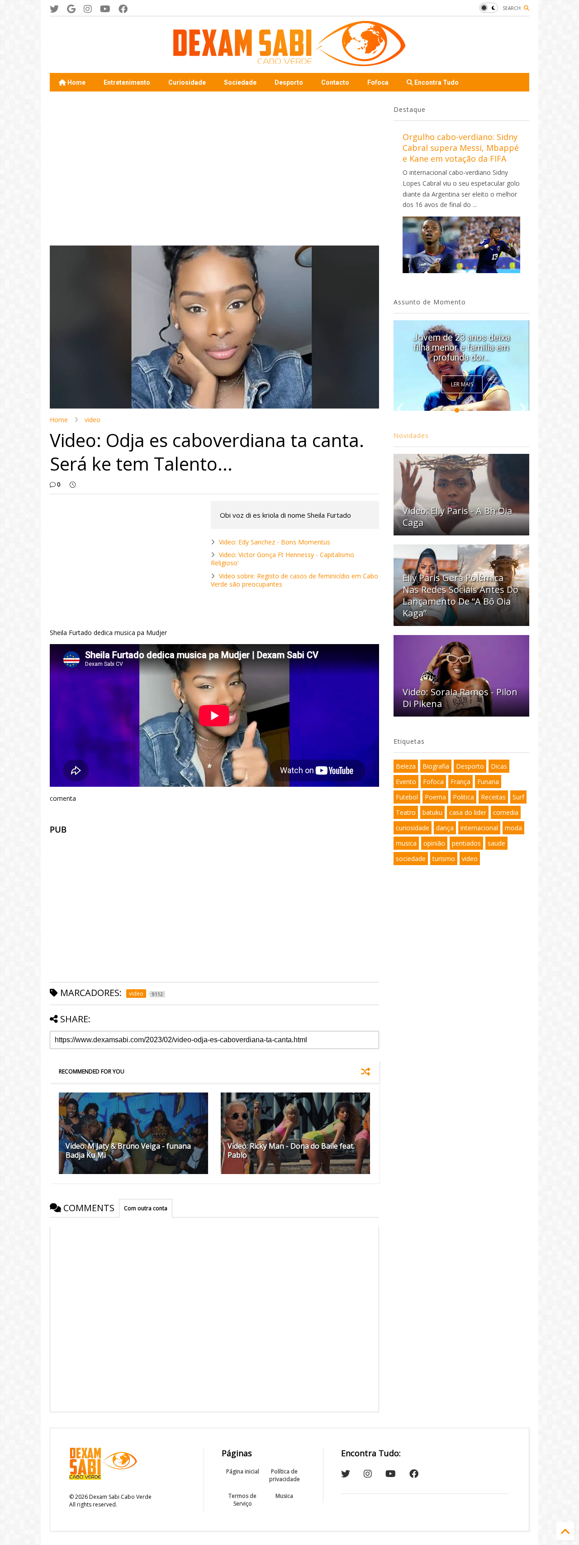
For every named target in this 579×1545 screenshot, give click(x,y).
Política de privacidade (284, 1475)
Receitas (493, 797)
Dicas (499, 766)
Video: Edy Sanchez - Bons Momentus (274, 542)
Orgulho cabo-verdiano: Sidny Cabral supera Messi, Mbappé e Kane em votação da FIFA (461, 147)
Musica (284, 1496)
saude (496, 843)
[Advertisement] (214, 168)
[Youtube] (105, 9)
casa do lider (467, 812)
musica (406, 843)
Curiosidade (187, 82)
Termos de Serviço (242, 1499)
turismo (443, 858)
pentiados (466, 843)
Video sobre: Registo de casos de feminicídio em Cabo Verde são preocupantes (294, 580)
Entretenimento (127, 82)
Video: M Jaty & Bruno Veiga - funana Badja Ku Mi (128, 1150)
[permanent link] (73, 484)
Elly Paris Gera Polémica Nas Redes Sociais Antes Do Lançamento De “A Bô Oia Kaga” (460, 595)
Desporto (289, 82)
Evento (406, 781)
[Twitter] (54, 9)
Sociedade (240, 82)
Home (75, 82)
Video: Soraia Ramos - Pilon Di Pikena (460, 698)
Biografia (435, 766)
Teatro (406, 812)
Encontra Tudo (436, 82)
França (460, 781)
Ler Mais (462, 384)
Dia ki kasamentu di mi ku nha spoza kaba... (461, 352)
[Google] (71, 9)
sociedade (411, 858)
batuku (432, 812)
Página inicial (242, 1471)
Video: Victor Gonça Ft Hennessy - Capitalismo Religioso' (282, 558)
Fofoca (378, 82)
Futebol (407, 797)
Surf (518, 797)
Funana (488, 781)
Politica (463, 797)
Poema (435, 797)
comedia (505, 812)
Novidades (411, 435)
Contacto (335, 82)
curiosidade (412, 827)
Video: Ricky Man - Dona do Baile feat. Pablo (291, 1150)
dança (445, 827)
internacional (479, 827)
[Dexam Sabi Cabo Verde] (289, 61)
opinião (434, 843)
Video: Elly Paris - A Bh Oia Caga (457, 517)
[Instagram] (88, 9)
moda (513, 827)
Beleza (406, 766)
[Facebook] (123, 9)
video (92, 419)
